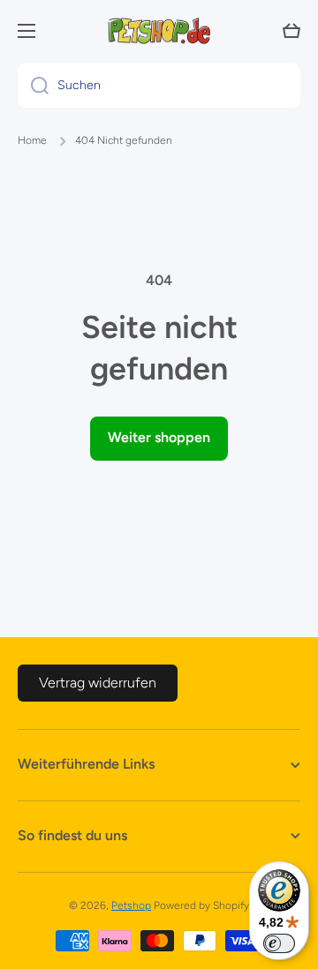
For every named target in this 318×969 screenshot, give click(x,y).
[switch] (279, 943)
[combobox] (159, 86)
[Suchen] (33, 86)
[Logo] (159, 31)
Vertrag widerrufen (97, 682)
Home (32, 140)
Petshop (131, 905)
